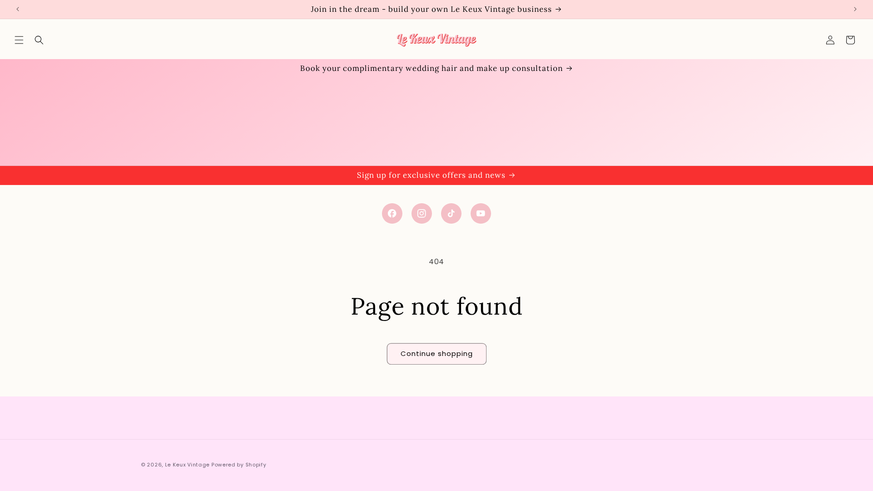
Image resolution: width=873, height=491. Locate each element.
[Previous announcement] (18, 9)
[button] (19, 40)
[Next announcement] (855, 9)
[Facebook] (392, 213)
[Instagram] (421, 213)
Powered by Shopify (238, 464)
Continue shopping (437, 353)
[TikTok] (451, 213)
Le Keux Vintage (187, 464)
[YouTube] (481, 213)
